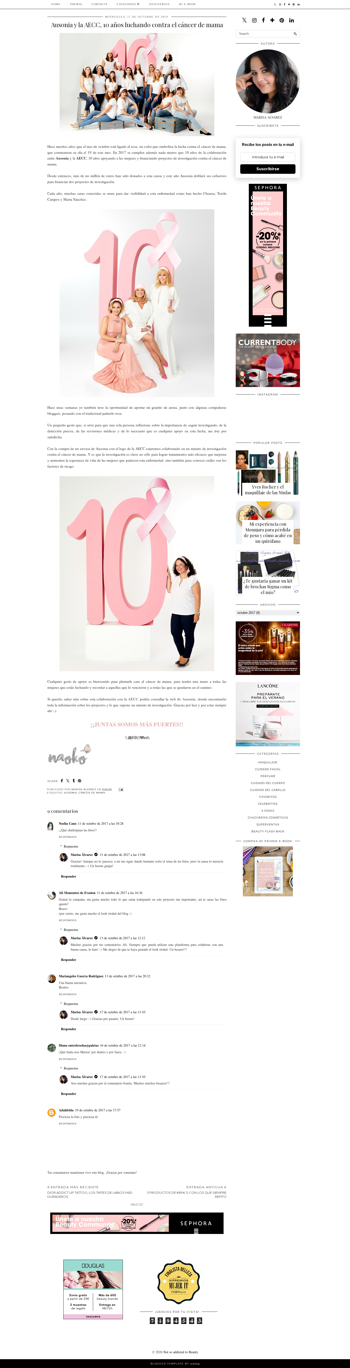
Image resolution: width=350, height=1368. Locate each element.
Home (55, 4)
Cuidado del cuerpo (268, 783)
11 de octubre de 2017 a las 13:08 (122, 854)
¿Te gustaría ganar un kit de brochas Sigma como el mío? (267, 586)
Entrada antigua (186, 1191)
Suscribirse (267, 169)
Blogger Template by (175, 1363)
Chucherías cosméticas (268, 817)
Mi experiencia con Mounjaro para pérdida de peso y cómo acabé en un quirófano (268, 532)
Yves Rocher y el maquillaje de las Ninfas (268, 489)
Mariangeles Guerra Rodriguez (81, 976)
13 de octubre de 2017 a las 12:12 (122, 938)
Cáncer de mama (92, 792)
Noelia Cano (67, 823)
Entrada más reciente (89, 1191)
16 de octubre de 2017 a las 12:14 (122, 1045)
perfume (267, 776)
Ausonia (70, 792)
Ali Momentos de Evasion (77, 892)
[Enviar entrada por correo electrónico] (120, 789)
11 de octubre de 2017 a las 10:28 (100, 823)
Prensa (76, 4)
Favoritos (268, 797)
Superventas (267, 824)
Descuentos (159, 4)
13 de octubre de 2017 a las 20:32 (127, 976)
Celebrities (268, 803)
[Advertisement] (271, 933)
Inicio (137, 1204)
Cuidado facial (268, 769)
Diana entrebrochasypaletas (79, 1045)
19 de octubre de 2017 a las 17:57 (97, 1110)
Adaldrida (66, 1110)
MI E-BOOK (187, 4)
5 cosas (268, 810)
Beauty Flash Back (268, 831)
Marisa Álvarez (82, 854)
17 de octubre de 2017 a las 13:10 (122, 1012)
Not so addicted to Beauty (180, 1352)
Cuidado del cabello (267, 790)
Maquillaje (267, 762)
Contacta (99, 4)
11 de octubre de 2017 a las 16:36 (119, 892)
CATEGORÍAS (126, 4)
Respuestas (71, 846)
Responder (67, 837)
